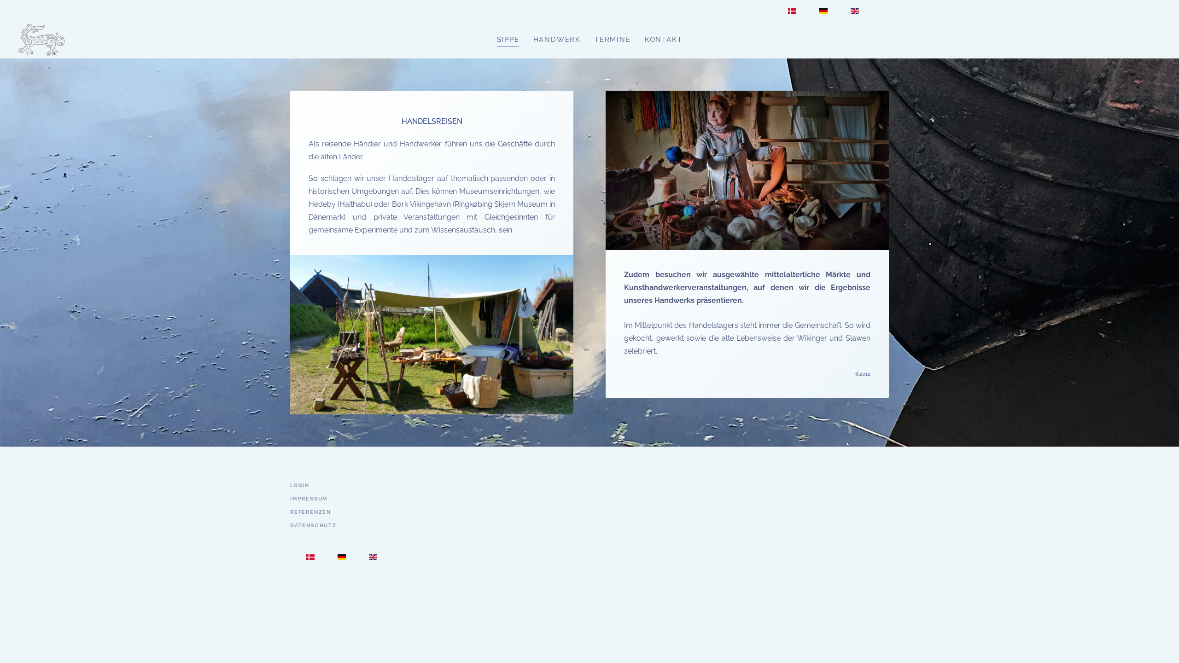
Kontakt (664, 39)
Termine (613, 39)
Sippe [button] (508, 39)
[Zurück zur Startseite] (41, 40)
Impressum (309, 499)
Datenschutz (313, 526)
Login (299, 486)
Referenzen (310, 512)
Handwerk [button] (557, 39)
